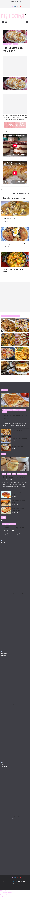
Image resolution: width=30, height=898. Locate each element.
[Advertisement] (15, 66)
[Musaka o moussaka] (22, 368)
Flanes (4, 473)
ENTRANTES (15, 409)
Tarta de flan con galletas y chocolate (18, 501)
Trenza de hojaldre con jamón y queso (14, 416)
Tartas (14, 524)
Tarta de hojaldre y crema (13, 527)
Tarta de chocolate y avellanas (19, 704)
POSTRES (9, 473)
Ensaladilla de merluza (17, 446)
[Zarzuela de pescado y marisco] (8, 339)
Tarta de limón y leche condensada (17, 193)
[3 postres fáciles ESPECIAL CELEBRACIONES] (6, 817)
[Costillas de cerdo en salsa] (8, 325)
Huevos (4, 44)
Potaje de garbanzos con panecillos (14, 244)
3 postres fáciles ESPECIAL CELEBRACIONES (18, 815)
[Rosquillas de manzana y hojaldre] (6, 432)
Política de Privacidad (6, 893)
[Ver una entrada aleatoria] (27, 22)
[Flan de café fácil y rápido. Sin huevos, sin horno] (6, 510)
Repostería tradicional (21, 473)
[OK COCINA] (3, 22)
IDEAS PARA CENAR (22, 409)
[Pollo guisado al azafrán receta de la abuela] (15, 253)
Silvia (13, 54)
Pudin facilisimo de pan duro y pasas (19, 493)
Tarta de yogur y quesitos (18, 594)
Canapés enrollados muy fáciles (16, 4)
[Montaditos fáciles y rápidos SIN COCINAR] (22, 339)
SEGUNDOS (15, 44)
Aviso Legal (3, 890)
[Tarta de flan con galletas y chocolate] (6, 502)
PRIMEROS (10, 44)
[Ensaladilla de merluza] (6, 447)
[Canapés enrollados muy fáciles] (6, 439)
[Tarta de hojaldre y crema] (15, 521)
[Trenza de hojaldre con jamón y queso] (15, 400)
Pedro (14, 421)
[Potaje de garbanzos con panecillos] (15, 228)
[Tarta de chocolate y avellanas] (6, 706)
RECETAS (4, 412)
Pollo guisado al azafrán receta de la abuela (15, 270)
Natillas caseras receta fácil (13, 477)
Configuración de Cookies (7, 897)
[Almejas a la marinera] (22, 325)
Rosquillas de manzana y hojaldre (18, 431)
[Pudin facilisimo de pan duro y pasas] (6, 494)
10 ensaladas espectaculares (11, 190)
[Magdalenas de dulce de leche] (8, 368)
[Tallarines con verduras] (8, 353)
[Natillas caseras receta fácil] (15, 464)
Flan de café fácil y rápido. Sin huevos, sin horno (19, 509)
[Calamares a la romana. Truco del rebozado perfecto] (22, 353)
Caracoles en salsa (9, 218)
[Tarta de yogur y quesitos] (6, 595)
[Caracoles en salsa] (15, 202)
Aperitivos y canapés (7, 409)
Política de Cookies (5, 895)
